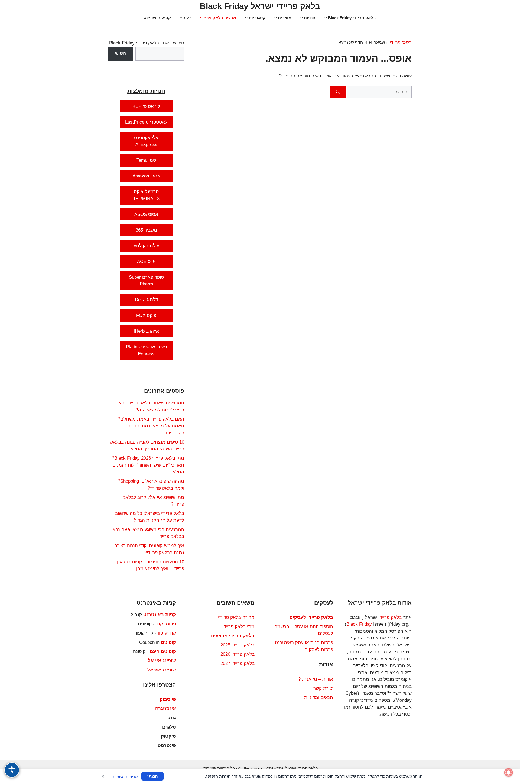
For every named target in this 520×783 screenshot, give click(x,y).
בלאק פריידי (401, 42)
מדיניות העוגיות (125, 776)
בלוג (187, 17)
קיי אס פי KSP (146, 106)
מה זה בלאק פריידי (236, 617)
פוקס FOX (146, 315)
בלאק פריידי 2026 (237, 654)
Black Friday (359, 624)
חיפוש (120, 53)
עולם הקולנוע (146, 245)
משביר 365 (146, 230)
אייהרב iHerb (146, 331)
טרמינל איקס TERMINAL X (146, 195)
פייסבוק (168, 699)
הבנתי (152, 776)
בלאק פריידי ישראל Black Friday (260, 6)
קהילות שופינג (157, 17)
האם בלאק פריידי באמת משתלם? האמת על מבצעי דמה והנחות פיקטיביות (151, 426)
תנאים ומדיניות (318, 697)
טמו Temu (146, 160)
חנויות (310, 17)
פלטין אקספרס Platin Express (146, 350)
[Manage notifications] (508, 772)
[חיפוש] (338, 92)
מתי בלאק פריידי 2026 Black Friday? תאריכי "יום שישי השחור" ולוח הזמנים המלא (148, 465)
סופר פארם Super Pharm (146, 281)
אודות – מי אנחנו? (315, 679)
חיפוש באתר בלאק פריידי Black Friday (146, 43)
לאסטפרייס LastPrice (146, 122)
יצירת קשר (323, 688)
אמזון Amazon (146, 175)
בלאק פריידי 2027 (237, 663)
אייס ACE (146, 261)
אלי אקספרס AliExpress (146, 141)
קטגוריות (257, 17)
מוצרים (284, 17)
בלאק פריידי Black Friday (352, 17)
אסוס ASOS (146, 214)
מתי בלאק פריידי (239, 626)
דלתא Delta (146, 299)
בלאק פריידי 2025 (237, 645)
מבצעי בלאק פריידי (218, 17)
